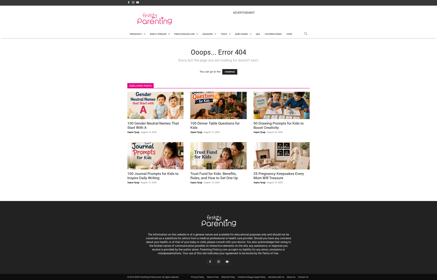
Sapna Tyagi (133, 132)
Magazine (207, 34)
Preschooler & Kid (184, 34)
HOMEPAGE (230, 71)
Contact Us (303, 277)
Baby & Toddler (158, 34)
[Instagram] (133, 2)
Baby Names (241, 34)
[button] (305, 34)
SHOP (289, 34)
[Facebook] (128, 2)
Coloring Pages (273, 34)
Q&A (258, 34)
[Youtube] (137, 2)
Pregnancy (136, 34)
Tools (224, 34)
